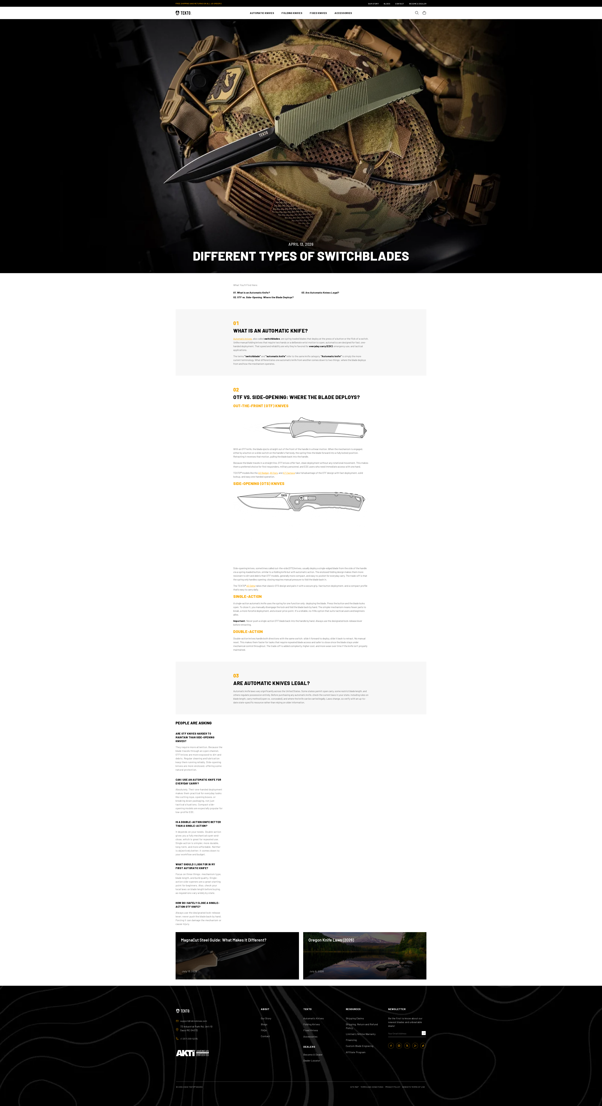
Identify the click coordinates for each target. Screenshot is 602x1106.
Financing (351, 1039)
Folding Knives (311, 1024)
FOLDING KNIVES (292, 13)
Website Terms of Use (413, 1087)
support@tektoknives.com (193, 1021)
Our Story (373, 4)
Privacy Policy (392, 1087)
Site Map (354, 1087)
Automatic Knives (313, 1018)
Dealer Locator (311, 1060)
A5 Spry (274, 472)
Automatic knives (242, 338)
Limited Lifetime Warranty (361, 1033)
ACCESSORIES (343, 13)
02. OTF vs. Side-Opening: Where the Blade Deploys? (263, 297)
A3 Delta (250, 585)
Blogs (387, 4)
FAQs (264, 1030)
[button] (423, 1033)
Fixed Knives (310, 1030)
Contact (399, 4)
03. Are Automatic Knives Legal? (320, 292)
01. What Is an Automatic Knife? (251, 292)
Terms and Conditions (372, 1087)
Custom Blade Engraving (359, 1045)
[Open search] (417, 13)
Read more (237, 956)
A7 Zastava (289, 472)
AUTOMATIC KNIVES (262, 13)
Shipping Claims (355, 1018)
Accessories (310, 1036)
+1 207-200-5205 (189, 1038)
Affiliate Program (356, 1052)
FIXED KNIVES (318, 13)
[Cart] (424, 13)
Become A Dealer (417, 4)
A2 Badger (263, 472)
